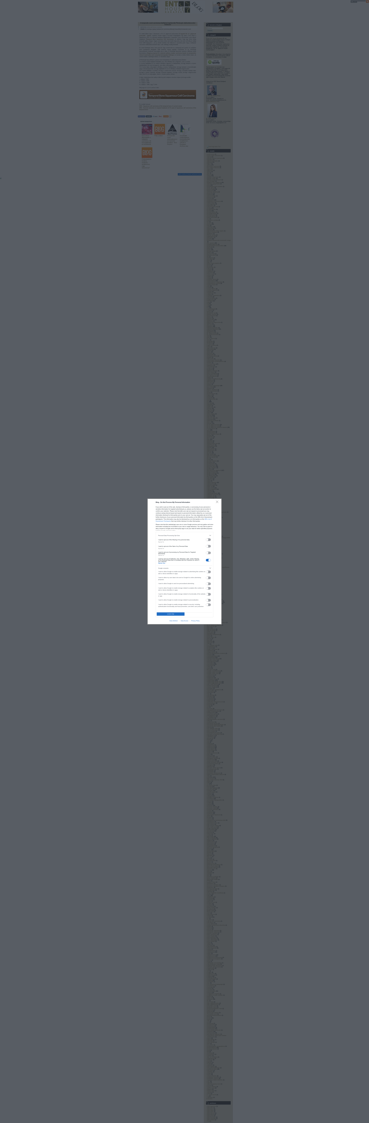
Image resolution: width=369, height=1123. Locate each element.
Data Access (184, 621)
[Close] (218, 502)
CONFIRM (170, 614)
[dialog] (184, 561)
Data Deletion (174, 621)
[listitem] (184, 535)
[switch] (208, 539)
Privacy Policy (195, 621)
